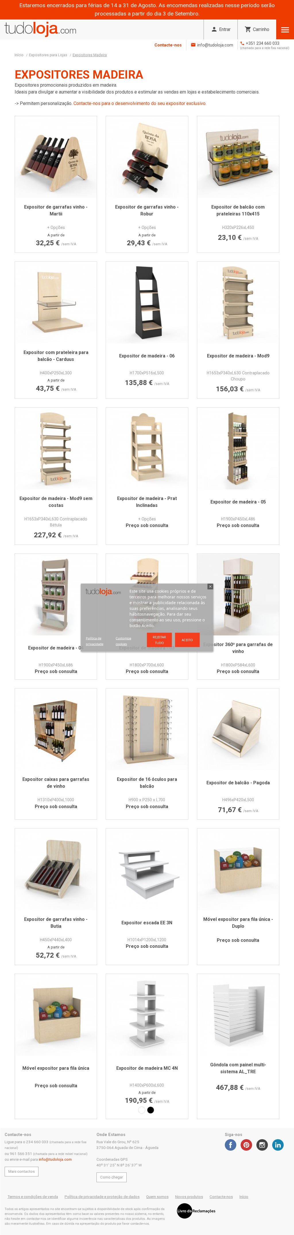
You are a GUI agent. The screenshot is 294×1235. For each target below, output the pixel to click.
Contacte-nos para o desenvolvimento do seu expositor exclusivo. (140, 103)
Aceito (187, 639)
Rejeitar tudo (159, 640)
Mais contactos (21, 1171)
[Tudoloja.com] (40, 29)
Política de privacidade (94, 641)
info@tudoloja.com (215, 45)
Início (243, 1197)
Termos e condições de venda (32, 1197)
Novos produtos (189, 1197)
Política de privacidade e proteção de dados (102, 1197)
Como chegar (111, 1177)
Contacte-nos (168, 45)
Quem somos (157, 1197)
